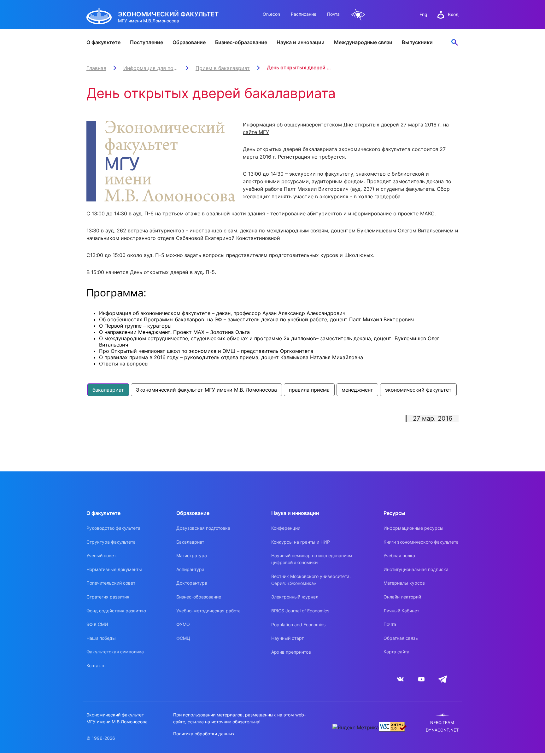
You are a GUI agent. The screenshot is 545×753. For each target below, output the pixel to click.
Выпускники (417, 42)
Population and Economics (298, 624)
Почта (333, 14)
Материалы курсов (404, 583)
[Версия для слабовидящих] (358, 14)
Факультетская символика (115, 651)
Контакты (96, 665)
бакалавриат (108, 390)
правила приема (309, 390)
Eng (423, 14)
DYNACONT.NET (442, 730)
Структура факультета (111, 542)
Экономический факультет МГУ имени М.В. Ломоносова (206, 390)
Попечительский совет (110, 583)
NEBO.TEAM (442, 722)
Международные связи (363, 42)
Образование (189, 42)
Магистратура (191, 555)
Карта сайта (396, 651)
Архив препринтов (291, 652)
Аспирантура (190, 569)
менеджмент (357, 390)
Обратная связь (401, 638)
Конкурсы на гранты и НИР (300, 542)
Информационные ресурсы (413, 528)
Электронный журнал (294, 596)
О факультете (103, 42)
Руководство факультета (113, 528)
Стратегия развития (107, 596)
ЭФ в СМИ (97, 624)
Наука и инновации (301, 42)
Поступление (146, 42)
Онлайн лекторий (402, 596)
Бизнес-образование (241, 42)
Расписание (303, 14)
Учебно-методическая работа (208, 610)
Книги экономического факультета (421, 542)
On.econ (271, 14)
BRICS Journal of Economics (300, 610)
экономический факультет (418, 390)
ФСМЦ (183, 638)
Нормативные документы (114, 569)
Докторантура (191, 583)
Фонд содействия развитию (116, 610)
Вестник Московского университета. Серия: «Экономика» (311, 580)
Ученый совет (101, 555)
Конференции (285, 528)
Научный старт (287, 638)
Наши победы (101, 638)
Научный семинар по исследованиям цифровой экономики (311, 559)
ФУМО (183, 624)
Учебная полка (399, 555)
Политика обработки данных (204, 733)
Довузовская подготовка (203, 528)
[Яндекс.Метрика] (355, 727)
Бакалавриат (190, 542)
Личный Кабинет (401, 610)
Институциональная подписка (416, 569)
